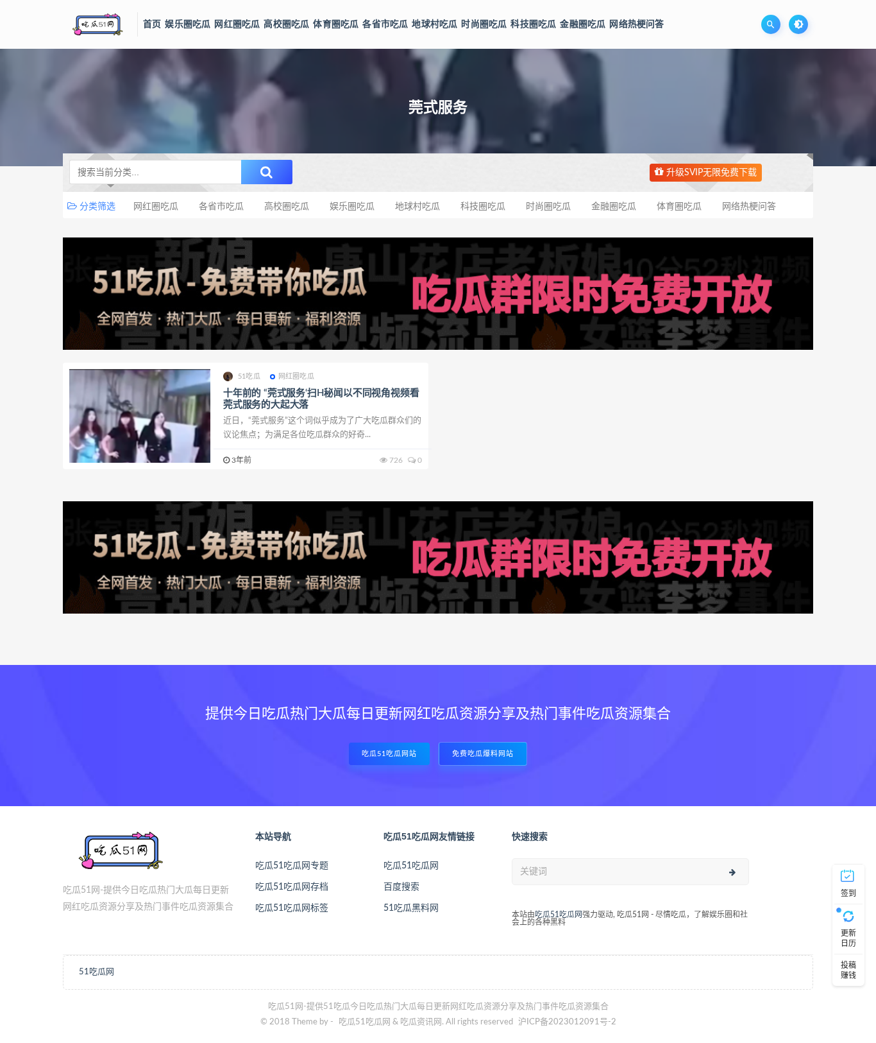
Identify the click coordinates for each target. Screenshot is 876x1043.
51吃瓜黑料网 (411, 908)
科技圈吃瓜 (482, 206)
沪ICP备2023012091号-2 (567, 1022)
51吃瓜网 (96, 972)
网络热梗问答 (749, 206)
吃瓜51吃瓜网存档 (291, 887)
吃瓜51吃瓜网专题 (291, 865)
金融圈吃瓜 (613, 206)
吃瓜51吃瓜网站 (389, 753)
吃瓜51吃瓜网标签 (291, 908)
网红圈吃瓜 (155, 206)
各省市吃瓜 (221, 206)
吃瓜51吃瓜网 (411, 865)
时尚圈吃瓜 (548, 206)
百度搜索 (401, 887)
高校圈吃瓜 (286, 206)
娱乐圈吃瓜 (352, 206)
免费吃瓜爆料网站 (483, 753)
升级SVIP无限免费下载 (710, 172)
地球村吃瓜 (417, 206)
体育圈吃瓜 (679, 206)
